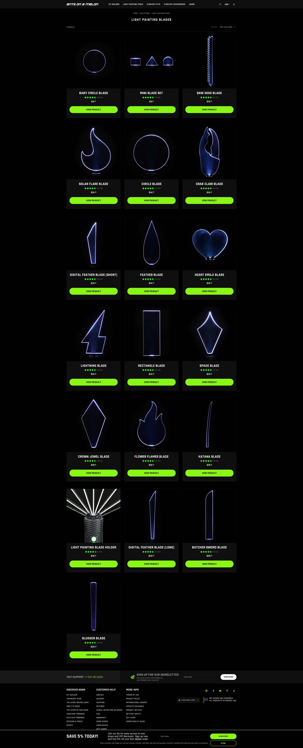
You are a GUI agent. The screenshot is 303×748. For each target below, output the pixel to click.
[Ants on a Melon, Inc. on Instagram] (206, 690)
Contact (100, 694)
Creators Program (76, 713)
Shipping (100, 702)
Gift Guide (131, 717)
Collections (145, 13)
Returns (100, 706)
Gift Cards (101, 729)
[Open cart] (233, 4)
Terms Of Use (132, 694)
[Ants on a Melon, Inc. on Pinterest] (227, 690)
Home (136, 13)
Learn (191, 4)
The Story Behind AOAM (78, 702)
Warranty (101, 717)
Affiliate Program (75, 717)
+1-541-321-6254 (93, 677)
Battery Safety (133, 713)
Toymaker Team (74, 698)
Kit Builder (114, 4)
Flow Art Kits (153, 4)
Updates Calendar (135, 706)
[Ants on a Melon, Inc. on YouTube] (220, 690)
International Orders (136, 702)
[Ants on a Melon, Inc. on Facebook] (213, 690)
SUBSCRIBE (223, 736)
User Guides (102, 725)
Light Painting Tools (133, 4)
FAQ (98, 713)
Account (100, 698)
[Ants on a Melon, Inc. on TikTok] (234, 690)
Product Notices (134, 710)
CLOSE (223, 743)
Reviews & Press (75, 721)
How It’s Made (73, 706)
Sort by (214, 27)
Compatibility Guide (135, 721)
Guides (70, 725)
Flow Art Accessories (174, 4)
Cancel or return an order (109, 710)
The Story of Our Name (77, 710)
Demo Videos (102, 721)
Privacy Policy (133, 698)
